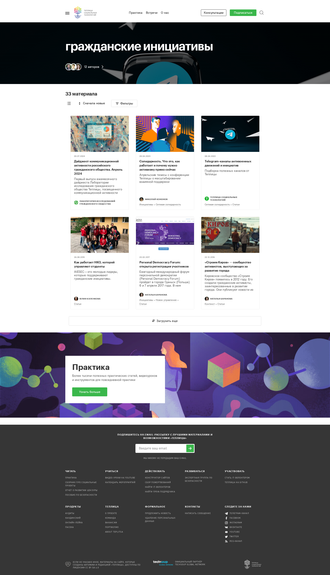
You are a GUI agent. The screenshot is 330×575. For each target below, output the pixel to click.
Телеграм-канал (239, 513)
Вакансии (111, 523)
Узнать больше (89, 392)
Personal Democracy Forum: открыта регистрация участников (164, 264)
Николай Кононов (156, 199)
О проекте (111, 513)
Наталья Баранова (156, 295)
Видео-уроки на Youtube (120, 478)
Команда (110, 518)
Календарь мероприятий (120, 483)
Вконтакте (236, 527)
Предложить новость (158, 513)
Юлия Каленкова (90, 299)
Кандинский (73, 518)
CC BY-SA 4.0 (92, 568)
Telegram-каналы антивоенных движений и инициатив (228, 163)
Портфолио (112, 527)
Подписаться (243, 13)
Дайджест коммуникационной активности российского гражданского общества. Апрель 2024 (98, 167)
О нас (165, 13)
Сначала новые (94, 103)
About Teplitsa (114, 532)
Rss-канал (236, 541)
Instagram (236, 523)
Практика (135, 13)
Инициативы (146, 204)
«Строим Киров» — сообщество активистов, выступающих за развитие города (228, 266)
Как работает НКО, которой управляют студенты (94, 264)
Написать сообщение (198, 513)
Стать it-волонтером (237, 478)
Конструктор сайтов (157, 478)
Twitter (234, 537)
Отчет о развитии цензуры (81, 490)
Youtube (235, 532)
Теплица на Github (236, 483)
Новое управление (166, 300)
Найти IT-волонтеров (157, 487)
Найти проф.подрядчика (160, 492)
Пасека (69, 527)
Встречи (151, 13)
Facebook (235, 518)
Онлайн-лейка (74, 523)
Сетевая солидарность (168, 204)
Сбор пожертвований (158, 483)
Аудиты (69, 513)
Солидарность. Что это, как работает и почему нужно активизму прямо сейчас (159, 165)
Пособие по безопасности (81, 495)
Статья (236, 204)
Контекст (210, 304)
